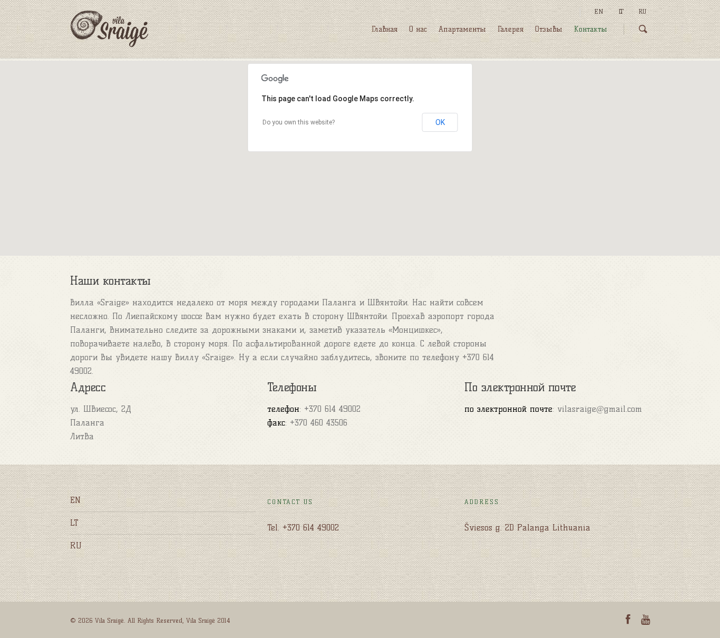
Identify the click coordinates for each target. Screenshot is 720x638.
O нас (418, 29)
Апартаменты (462, 29)
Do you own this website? (298, 122)
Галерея (510, 29)
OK (440, 122)
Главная (384, 29)
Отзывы (548, 29)
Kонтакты (590, 29)
